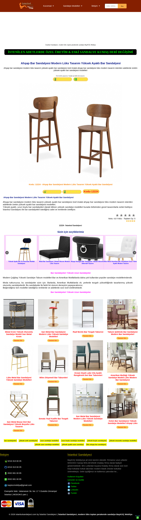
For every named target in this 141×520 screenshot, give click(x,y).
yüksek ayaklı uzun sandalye (73, 444)
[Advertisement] (70, 27)
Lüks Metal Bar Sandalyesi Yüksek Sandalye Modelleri (19, 378)
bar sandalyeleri (10, 440)
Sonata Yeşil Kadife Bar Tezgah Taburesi (53, 420)
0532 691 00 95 (64, 79)
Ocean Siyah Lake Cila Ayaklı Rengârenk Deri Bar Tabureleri (88, 374)
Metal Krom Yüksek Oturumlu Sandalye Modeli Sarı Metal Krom (19, 334)
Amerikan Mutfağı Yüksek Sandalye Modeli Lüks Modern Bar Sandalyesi (122, 377)
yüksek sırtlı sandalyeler (28, 440)
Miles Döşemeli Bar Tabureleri (53, 377)
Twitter (73, 486)
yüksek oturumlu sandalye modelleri (123, 440)
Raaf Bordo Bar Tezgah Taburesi (88, 332)
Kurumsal (47, 6)
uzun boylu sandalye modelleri (72, 440)
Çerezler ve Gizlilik (76, 480)
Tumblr (73, 493)
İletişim (95, 6)
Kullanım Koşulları (75, 477)
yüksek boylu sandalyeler (97, 440)
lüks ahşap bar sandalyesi (96, 444)
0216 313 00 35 (53, 192)
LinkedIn (74, 490)
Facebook (74, 483)
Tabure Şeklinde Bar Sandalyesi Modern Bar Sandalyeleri (123, 333)
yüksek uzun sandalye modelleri (47, 444)
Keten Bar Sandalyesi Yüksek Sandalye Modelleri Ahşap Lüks (122, 422)
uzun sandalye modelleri (49, 440)
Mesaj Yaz (82, 79)
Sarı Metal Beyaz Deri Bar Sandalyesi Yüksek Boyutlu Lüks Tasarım (18, 424)
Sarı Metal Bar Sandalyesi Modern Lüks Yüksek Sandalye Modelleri (53, 334)
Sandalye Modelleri (71, 6)
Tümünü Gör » (19, 340)
